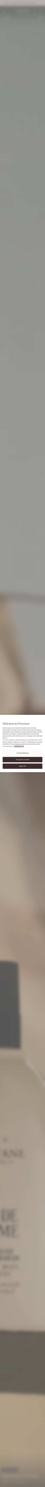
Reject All (22, 766)
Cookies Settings (22, 753)
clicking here (19, 746)
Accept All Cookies (22, 759)
